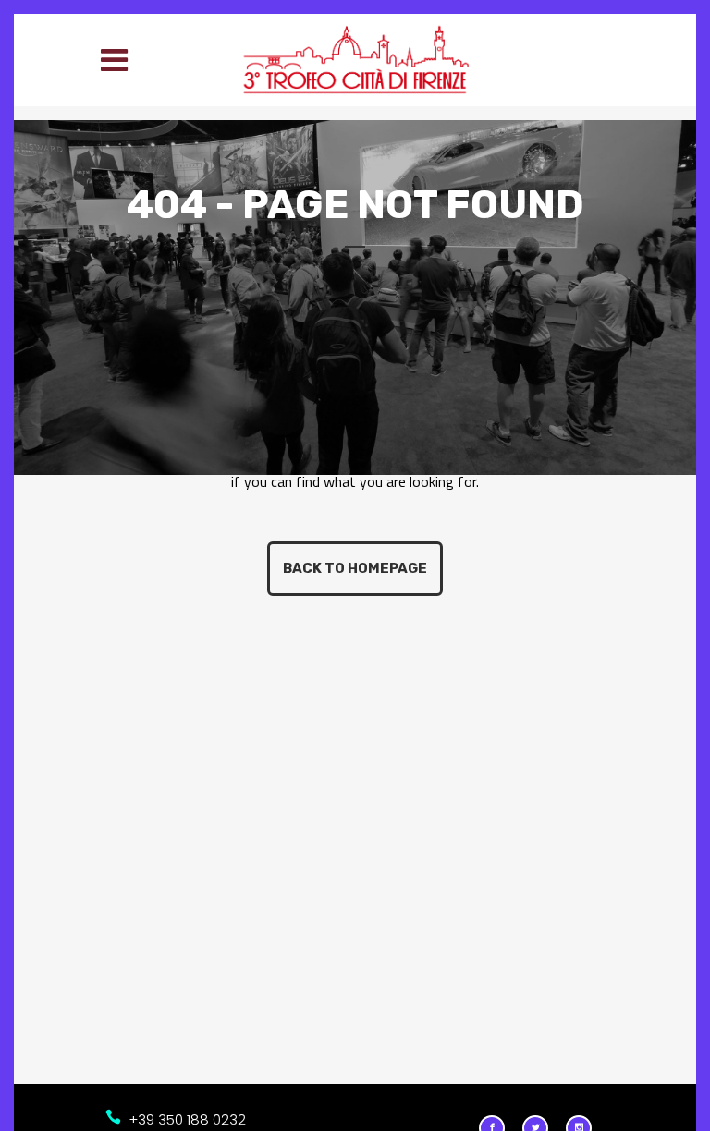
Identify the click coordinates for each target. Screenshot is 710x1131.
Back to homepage (355, 568)
